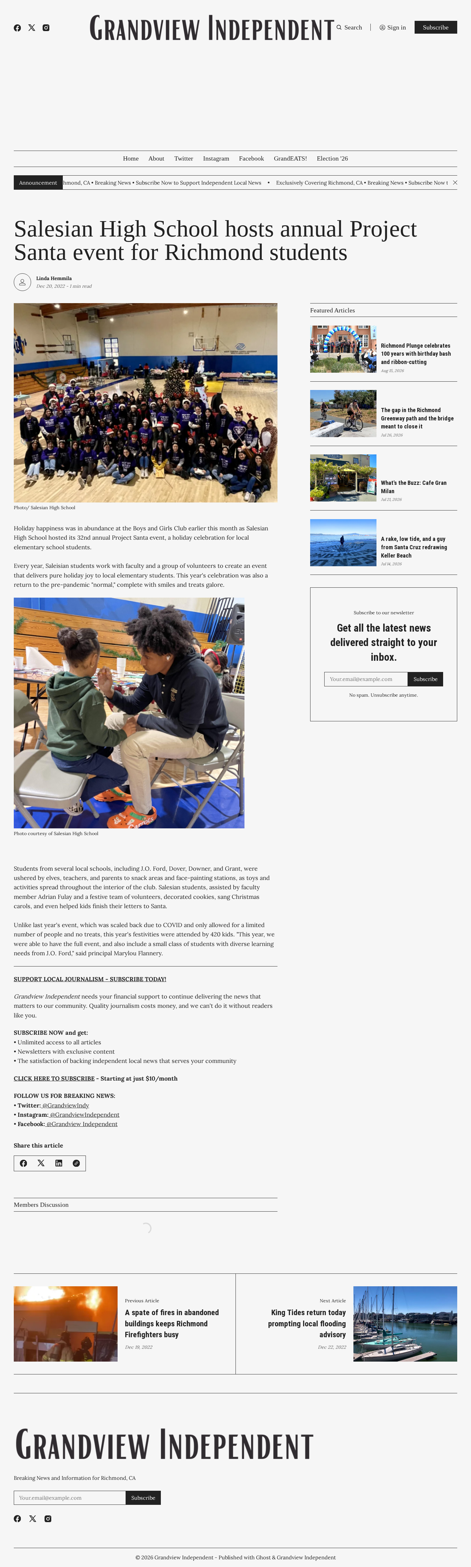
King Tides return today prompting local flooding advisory (307, 1323)
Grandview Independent (183, 1557)
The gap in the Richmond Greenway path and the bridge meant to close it (417, 418)
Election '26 (332, 158)
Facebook (251, 158)
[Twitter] (31, 27)
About (156, 158)
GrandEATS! (290, 158)
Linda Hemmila (54, 278)
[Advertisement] (235, 102)
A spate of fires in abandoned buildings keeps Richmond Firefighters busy (172, 1323)
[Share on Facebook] (23, 1163)
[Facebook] (17, 27)
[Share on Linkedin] (58, 1163)
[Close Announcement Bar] (455, 182)
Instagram (216, 158)
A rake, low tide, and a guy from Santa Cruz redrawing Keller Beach (414, 547)
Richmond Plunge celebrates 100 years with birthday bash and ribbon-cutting (416, 353)
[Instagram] (46, 27)
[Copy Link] (76, 1163)
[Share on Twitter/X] (41, 1163)
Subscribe (436, 27)
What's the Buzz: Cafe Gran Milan (414, 486)
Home (131, 158)
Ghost (263, 1557)
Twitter (183, 158)
